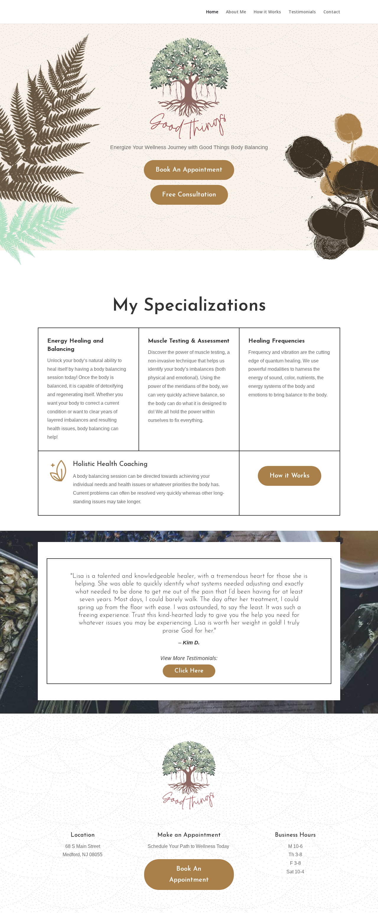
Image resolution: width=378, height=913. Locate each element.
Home (212, 12)
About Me (236, 12)
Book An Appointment (189, 170)
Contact (331, 12)
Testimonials (302, 12)
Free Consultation (189, 194)
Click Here (189, 671)
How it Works (267, 12)
